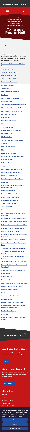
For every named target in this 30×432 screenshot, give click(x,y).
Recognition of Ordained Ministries (11, 111)
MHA (2, 150)
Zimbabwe (4, 143)
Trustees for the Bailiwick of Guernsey (13, 248)
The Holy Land (5, 210)
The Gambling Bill (6, 207)
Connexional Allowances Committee (12, 194)
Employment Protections (8, 153)
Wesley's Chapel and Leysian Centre (12, 302)
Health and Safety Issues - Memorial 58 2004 (14, 283)
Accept (15, 420)
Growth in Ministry (6, 133)
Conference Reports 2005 (15, 25)
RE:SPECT (4, 293)
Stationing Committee (8, 163)
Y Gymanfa (4, 166)
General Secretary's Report (9, 75)
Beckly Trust (5, 182)
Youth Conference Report (9, 72)
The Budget (4, 95)
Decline (15, 424)
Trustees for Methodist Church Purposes (13, 262)
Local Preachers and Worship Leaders (12, 156)
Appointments (5, 273)
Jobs (3, 397)
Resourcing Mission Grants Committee (13, 240)
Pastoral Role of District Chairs (10, 231)
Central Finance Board (8, 190)
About (17, 18)
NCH (2, 124)
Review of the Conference (9, 82)
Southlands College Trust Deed (10, 296)
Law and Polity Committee (9, 176)
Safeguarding (6, 403)
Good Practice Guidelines (9, 121)
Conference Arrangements (9, 280)
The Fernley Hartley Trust (9, 203)
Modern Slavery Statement (9, 406)
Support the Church (7, 400)
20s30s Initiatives (6, 137)
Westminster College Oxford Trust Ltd (13, 270)
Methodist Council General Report (11, 286)
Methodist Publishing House (9, 289)
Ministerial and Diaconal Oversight (11, 169)
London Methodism (7, 101)
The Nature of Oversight (8, 79)
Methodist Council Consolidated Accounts (14, 221)
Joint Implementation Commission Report (13, 104)
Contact (4, 394)
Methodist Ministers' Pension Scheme (12, 228)
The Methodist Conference (14, 21)
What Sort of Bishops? (8, 146)
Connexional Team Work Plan (10, 91)
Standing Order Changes (8, 311)
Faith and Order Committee (9, 114)
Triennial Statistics (7, 127)
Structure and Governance (14, 20)
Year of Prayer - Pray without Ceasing (12, 140)
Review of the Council (7, 85)
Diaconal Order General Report (10, 197)
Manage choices (15, 428)
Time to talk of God (7, 69)
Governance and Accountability (10, 98)
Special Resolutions (7, 299)
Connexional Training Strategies (11, 130)
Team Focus (5, 88)
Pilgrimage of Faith (7, 159)
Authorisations (5, 276)
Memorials (4, 314)
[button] (7, 10)
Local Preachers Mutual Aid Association (13, 218)
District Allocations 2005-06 (9, 200)
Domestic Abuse (6, 117)
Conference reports (14, 23)
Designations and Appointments (11, 172)
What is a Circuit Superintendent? (11, 108)
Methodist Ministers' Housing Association (14, 225)
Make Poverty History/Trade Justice (12, 179)
